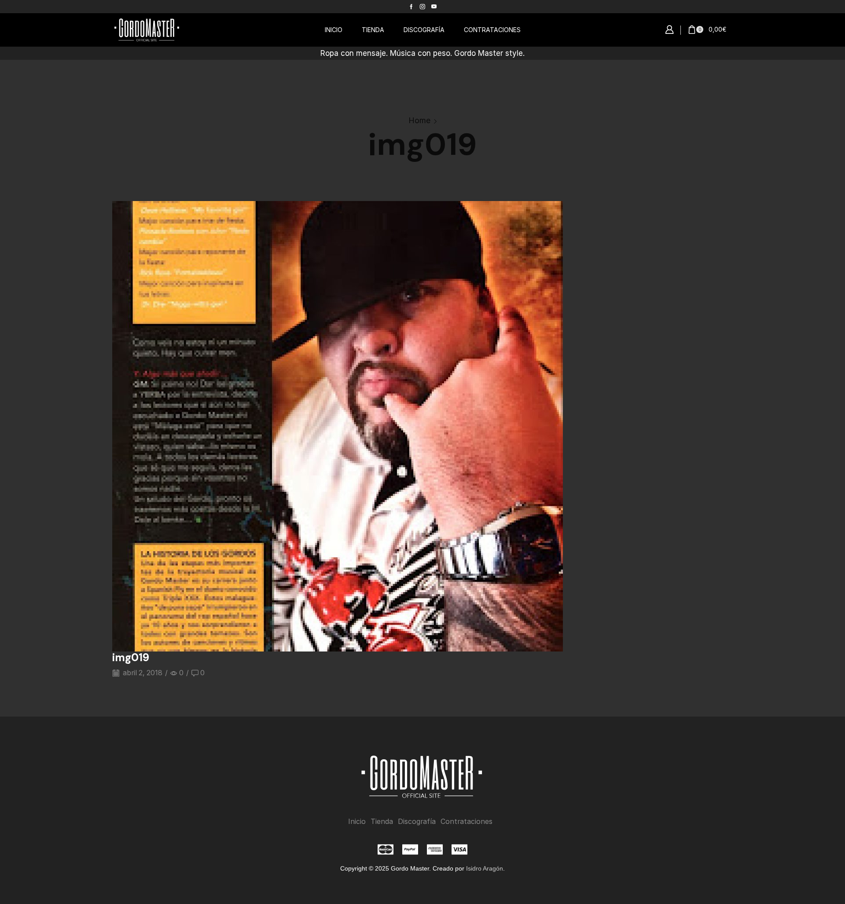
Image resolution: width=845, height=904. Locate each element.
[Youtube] (434, 6)
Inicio (357, 821)
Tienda (382, 821)
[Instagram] (422, 6)
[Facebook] (411, 6)
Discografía (417, 821)
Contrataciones (466, 821)
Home (419, 120)
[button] (669, 30)
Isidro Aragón (484, 868)
